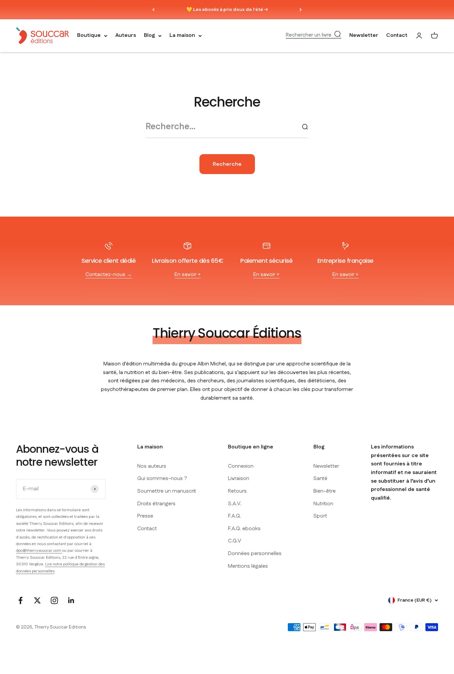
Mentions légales (248, 566)
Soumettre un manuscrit (166, 491)
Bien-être (324, 491)
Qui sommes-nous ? (162, 478)
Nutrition (323, 504)
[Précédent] (153, 9)
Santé (320, 478)
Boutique (89, 36)
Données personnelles (255, 553)
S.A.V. (235, 504)
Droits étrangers (156, 504)
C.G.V (234, 541)
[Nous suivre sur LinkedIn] (71, 600)
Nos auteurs (151, 466)
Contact (396, 36)
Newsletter (363, 36)
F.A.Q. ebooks (244, 528)
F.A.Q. (234, 516)
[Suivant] (300, 9)
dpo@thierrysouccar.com (39, 550)
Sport (320, 516)
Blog (149, 36)
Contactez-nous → (108, 274)
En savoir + (187, 274)
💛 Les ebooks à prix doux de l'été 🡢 (227, 9)
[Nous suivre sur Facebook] (20, 600)
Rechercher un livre (308, 35)
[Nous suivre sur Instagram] (54, 600)
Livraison (238, 478)
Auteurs (125, 36)
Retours (237, 491)
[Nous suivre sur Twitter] (37, 600)
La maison (182, 36)
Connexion (241, 466)
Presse (145, 516)
